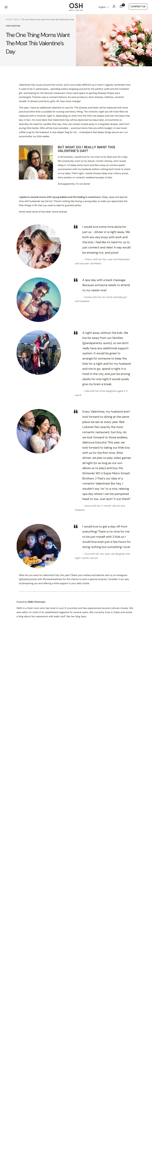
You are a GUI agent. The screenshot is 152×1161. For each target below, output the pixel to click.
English (102, 7)
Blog (16, 19)
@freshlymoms (28, 579)
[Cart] (121, 7)
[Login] (114, 7)
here (83, 616)
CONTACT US (138, 6)
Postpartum (13, 26)
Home (9, 19)
